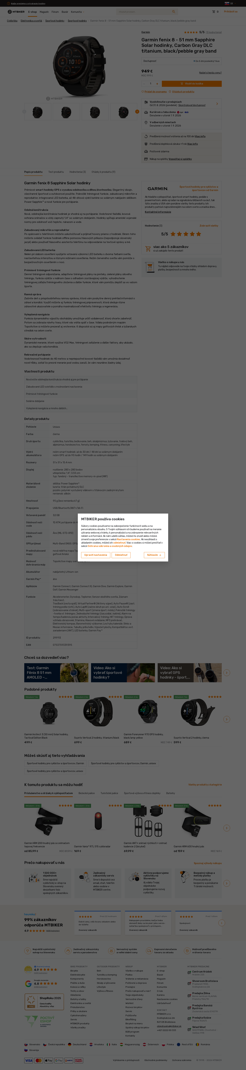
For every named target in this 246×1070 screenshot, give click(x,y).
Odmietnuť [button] (121, 555)
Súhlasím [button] (154, 555)
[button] (119, 542)
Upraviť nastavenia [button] (95, 555)
